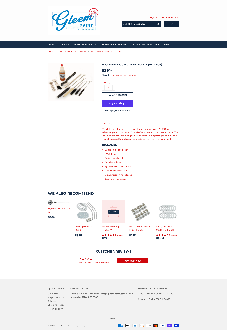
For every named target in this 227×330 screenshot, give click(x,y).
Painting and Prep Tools (146, 44)
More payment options (117, 110)
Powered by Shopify (76, 326)
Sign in (153, 17)
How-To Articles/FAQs (114, 44)
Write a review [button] (133, 261)
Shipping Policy (56, 305)
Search (112, 318)
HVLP (65, 44)
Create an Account (170, 17)
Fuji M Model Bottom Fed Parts (72, 51)
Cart (173, 23)
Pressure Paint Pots (85, 44)
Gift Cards (53, 293)
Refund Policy (55, 309)
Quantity (106, 82)
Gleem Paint (59, 326)
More (166, 44)
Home (50, 51)
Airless (52, 44)
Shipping (107, 75)
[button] (108, 235)
